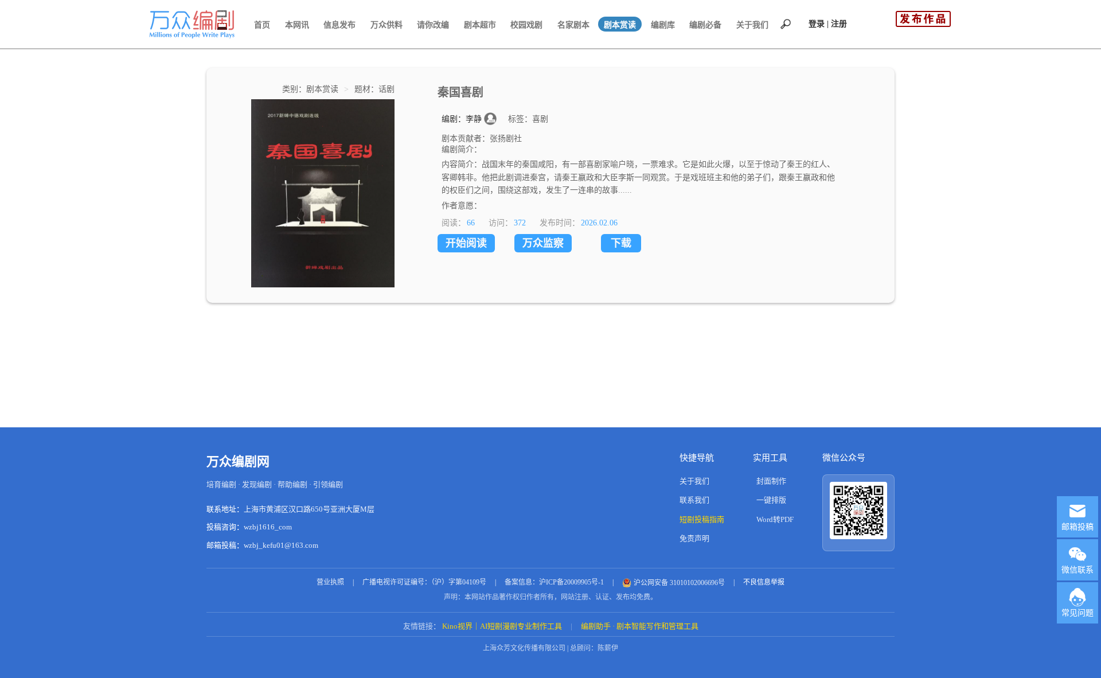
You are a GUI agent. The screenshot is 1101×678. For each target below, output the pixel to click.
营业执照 (330, 582)
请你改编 (433, 25)
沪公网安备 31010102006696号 (679, 583)
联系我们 (694, 500)
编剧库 (663, 25)
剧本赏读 (620, 25)
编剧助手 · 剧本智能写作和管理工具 (639, 626)
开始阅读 (466, 243)
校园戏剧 (526, 25)
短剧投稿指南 (702, 519)
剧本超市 (480, 25)
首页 (262, 25)
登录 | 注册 (828, 24)
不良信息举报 (763, 582)
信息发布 (339, 25)
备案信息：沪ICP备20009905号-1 (554, 582)
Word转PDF (775, 519)
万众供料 (386, 25)
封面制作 (771, 481)
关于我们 (752, 25)
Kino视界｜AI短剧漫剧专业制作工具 (502, 626)
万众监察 (543, 243)
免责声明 (694, 538)
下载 (621, 243)
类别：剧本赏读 (311, 89)
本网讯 (297, 25)
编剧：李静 (463, 119)
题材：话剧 (374, 89)
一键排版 (771, 500)
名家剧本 (573, 25)
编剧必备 (705, 25)
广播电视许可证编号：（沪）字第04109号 (424, 582)
